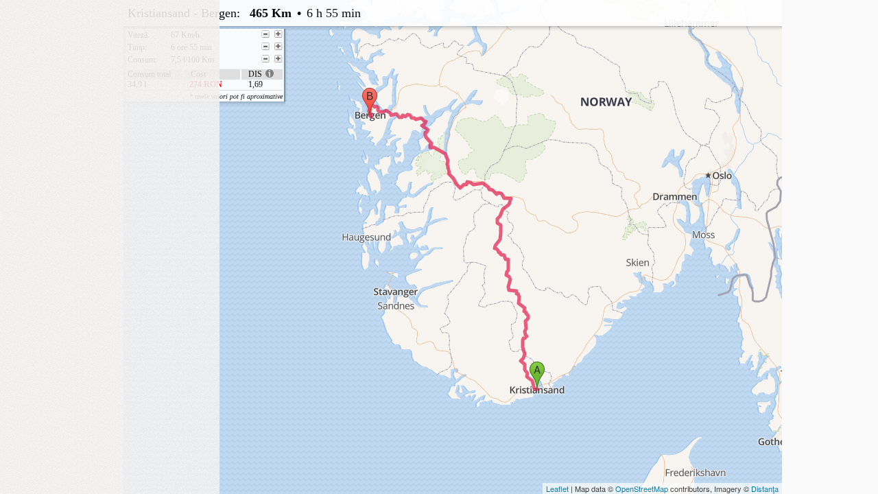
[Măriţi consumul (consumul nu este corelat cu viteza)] (278, 59)
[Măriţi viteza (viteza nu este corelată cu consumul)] (278, 34)
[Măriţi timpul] (278, 47)
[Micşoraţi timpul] (265, 47)
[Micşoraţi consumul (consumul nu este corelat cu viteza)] (265, 59)
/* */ (403, 50)
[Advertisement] (110, 86)
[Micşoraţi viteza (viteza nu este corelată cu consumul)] (265, 34)
